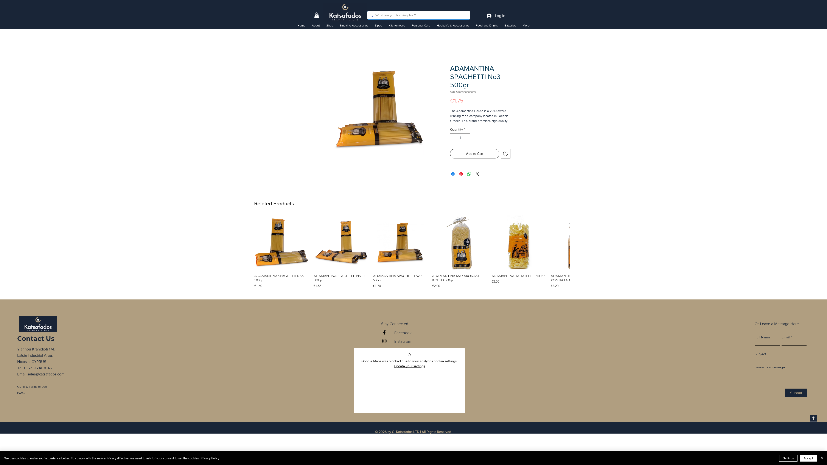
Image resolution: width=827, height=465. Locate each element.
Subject (760, 360)
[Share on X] (477, 179)
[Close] (821, 458)
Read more (457, 126)
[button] (316, 15)
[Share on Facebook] (452, 179)
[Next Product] (563, 248)
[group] (412, 257)
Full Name (762, 343)
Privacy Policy (210, 458)
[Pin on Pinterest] (461, 179)
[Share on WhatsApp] (469, 179)
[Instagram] (384, 347)
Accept (808, 458)
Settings (788, 458)
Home (321, 49)
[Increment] (466, 144)
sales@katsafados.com (46, 380)
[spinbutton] (460, 144)
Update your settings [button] (409, 372)
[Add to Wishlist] (505, 159)
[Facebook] (384, 338)
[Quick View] (281, 248)
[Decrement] (454, 144)
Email (786, 343)
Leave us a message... (771, 373)
